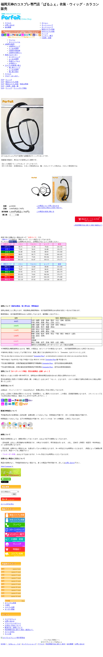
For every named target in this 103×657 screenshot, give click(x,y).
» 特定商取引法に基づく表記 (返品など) (88, 225)
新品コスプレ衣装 (48, 29)
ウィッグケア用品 (20, 88)
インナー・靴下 (47, 36)
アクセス (8, 23)
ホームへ (45, 23)
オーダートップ (14, 57)
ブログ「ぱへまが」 (12, 76)
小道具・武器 (46, 38)
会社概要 (8, 27)
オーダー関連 (9, 609)
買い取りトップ (14, 67)
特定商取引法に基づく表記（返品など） (19, 630)
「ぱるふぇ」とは (13, 644)
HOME (3, 644)
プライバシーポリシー (13, 623)
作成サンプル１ (14, 61)
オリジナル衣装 (10, 603)
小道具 (7, 605)
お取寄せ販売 (9, 44)
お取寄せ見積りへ (15, 53)
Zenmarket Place (39, 356)
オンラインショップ (29, 644)
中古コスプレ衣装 (48, 31)
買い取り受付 (14, 72)
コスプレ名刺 (9, 607)
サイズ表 (8, 634)
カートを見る (9, 632)
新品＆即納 (24, 84)
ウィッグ (45, 33)
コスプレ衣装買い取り (13, 65)
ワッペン (12, 40)
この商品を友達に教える (45, 211)
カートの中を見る (7, 504)
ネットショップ (47, 25)
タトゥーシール (14, 42)
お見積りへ (13, 63)
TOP (2, 80)
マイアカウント (10, 619)
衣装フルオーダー (11, 55)
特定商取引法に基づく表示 (55, 644)
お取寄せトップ (14, 46)
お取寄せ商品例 (14, 50)
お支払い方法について (13, 625)
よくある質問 (14, 48)
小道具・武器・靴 (12, 86)
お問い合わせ (9, 25)
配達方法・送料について (14, 627)
